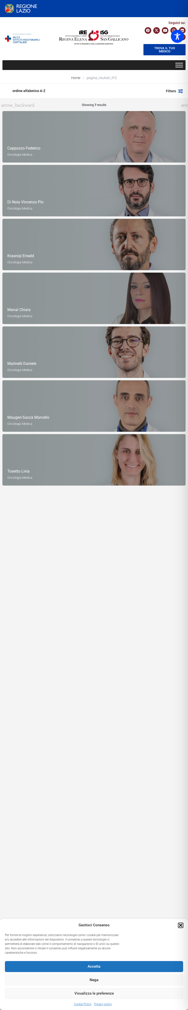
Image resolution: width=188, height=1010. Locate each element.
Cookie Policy (83, 1004)
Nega (94, 980)
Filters (171, 91)
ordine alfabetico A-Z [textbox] (28, 91)
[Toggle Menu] (179, 65)
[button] (180, 925)
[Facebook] (148, 30)
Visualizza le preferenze (94, 993)
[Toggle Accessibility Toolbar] (177, 36)
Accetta (94, 966)
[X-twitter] (156, 30)
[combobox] (54, 91)
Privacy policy (103, 1004)
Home (75, 78)
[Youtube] (165, 30)
